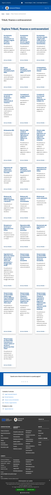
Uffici (2, 435)
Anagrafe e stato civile (18, 432)
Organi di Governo (5, 430)
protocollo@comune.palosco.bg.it (9, 474)
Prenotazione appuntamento (16, 460)
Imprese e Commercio (18, 439)
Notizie (39, 430)
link (38, 486)
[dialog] (25, 487)
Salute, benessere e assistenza (30, 447)
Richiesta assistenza (17, 471)
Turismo (15, 446)
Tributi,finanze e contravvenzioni (29, 440)
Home (3, 14)
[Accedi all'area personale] (22, 2)
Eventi (39, 444)
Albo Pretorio (29, 464)
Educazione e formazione (29, 431)
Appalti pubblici (16, 441)
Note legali (28, 469)
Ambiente (28, 443)
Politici (2, 440)
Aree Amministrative (5, 433)
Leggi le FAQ (16, 468)
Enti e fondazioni (4, 438)
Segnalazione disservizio (16, 465)
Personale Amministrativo (4, 443)
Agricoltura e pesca (30, 452)
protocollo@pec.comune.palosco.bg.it (9, 478)
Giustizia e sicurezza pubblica (30, 436)
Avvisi (39, 435)
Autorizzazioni (29, 450)
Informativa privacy (30, 466)
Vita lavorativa (16, 436)
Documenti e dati (4, 447)
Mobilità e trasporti (17, 448)
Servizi (7, 14)
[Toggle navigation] (2, 8)
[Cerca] (48, 8)
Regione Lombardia (6, 2)
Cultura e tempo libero (18, 434)
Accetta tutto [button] (20, 489)
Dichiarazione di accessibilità (29, 472)
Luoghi (39, 442)
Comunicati (40, 433)
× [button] (49, 480)
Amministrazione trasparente (29, 460)
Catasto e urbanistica (18, 444)
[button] (25, 492)
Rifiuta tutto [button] (31, 489)
